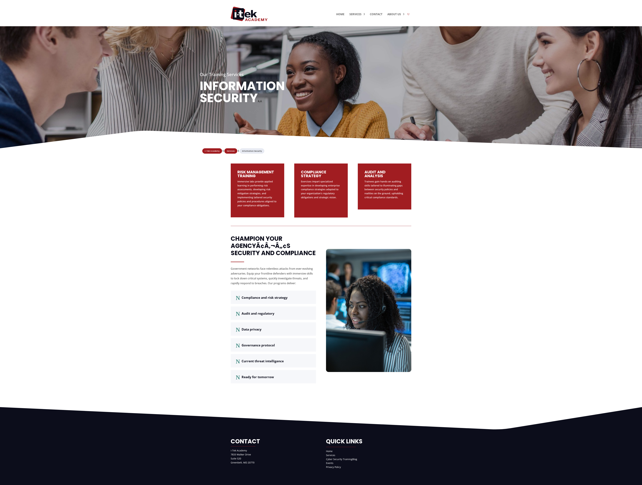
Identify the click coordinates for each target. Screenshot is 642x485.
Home (329, 451)
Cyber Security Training (339, 459)
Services (330, 455)
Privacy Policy (333, 467)
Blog (354, 459)
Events (329, 463)
